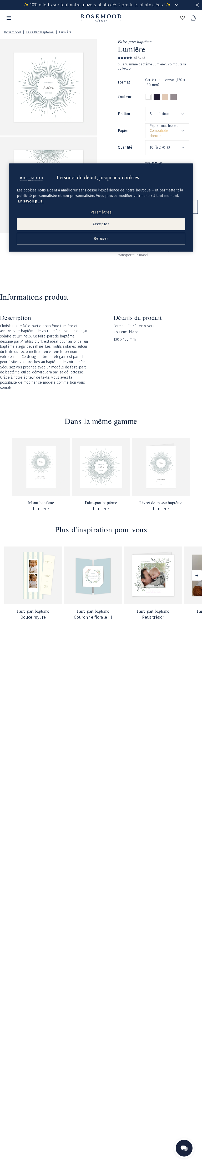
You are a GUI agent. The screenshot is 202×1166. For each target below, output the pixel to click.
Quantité (125, 147)
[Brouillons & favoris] (182, 18)
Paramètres (101, 212)
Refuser (101, 239)
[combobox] (167, 114)
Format (124, 82)
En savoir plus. (31, 201)
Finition (124, 114)
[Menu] (9, 18)
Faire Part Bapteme (40, 32)
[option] (148, 97)
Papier (123, 130)
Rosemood (12, 32)
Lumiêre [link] (65, 32)
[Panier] (193, 18)
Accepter (101, 224)
